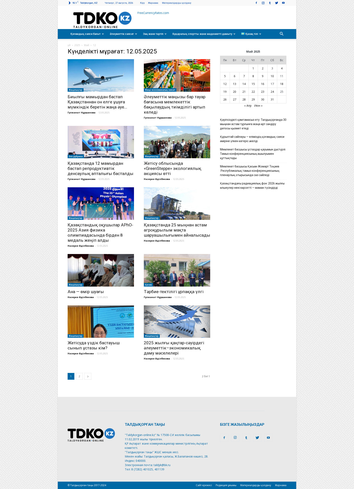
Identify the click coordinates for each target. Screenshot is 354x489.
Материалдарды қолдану (176, 3)
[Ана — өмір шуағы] (101, 270)
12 (225, 84)
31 (272, 99)
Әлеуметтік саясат (122, 33)
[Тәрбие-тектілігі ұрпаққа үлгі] (177, 270)
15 (253, 84)
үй (69, 45)
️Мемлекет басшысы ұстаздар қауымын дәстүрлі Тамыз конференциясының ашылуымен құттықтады (252, 154)
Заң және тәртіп (153, 33)
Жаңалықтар (75, 89)
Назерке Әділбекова (157, 179)
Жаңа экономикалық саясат (160, 89)
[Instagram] (263, 3)
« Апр (248, 105)
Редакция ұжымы (226, 485)
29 (253, 99)
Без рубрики (76, 156)
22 (253, 92)
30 (262, 99)
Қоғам (148, 284)
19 (225, 92)
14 (244, 84)
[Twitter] (276, 3)
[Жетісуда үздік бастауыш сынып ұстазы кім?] (101, 321)
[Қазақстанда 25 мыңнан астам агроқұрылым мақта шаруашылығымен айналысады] (177, 203)
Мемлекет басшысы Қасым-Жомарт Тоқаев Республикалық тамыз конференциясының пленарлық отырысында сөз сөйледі (249, 171)
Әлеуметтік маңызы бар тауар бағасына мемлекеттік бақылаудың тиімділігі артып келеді (174, 104)
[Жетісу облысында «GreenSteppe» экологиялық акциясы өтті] (177, 142)
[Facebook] (256, 3)
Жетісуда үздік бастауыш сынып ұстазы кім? (94, 345)
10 (272, 76)
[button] (281, 34)
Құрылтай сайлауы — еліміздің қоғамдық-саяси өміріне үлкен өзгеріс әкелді (252, 139)
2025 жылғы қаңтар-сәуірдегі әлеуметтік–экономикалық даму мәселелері (174, 348)
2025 (77, 45)
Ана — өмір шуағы (86, 291)
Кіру (142, 3)
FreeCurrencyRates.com (153, 13)
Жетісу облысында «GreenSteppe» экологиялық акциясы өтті (172, 168)
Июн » (258, 105)
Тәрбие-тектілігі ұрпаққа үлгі (174, 291)
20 (234, 92)
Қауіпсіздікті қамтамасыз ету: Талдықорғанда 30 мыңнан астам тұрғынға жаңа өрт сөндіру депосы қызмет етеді (253, 124)
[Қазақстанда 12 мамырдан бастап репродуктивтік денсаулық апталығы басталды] (101, 142)
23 (262, 92)
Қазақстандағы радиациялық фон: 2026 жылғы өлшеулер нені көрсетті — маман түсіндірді (252, 185)
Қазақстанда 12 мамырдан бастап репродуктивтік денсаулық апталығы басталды (100, 168)
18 (281, 84)
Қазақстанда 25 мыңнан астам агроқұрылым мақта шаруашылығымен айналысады (177, 230)
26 (225, 99)
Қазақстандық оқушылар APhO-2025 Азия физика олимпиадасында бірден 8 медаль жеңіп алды (100, 232)
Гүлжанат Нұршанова (81, 112)
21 (244, 92)
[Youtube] (283, 3)
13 (234, 84)
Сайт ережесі (204, 485)
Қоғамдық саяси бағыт (85, 33)
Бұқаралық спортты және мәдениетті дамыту (202, 33)
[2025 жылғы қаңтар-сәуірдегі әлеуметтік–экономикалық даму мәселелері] (177, 321)
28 (244, 99)
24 (272, 92)
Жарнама (153, 3)
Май (86, 45)
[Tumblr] (270, 3)
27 (234, 99)
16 (262, 84)
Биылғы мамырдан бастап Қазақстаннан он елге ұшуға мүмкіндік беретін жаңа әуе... (97, 102)
